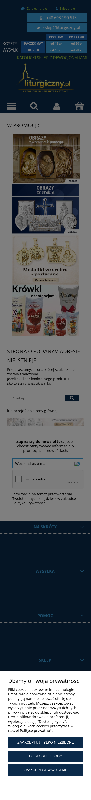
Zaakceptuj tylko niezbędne (45, 742)
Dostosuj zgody (45, 756)
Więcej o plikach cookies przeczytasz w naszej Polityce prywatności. (40, 728)
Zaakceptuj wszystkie (45, 770)
